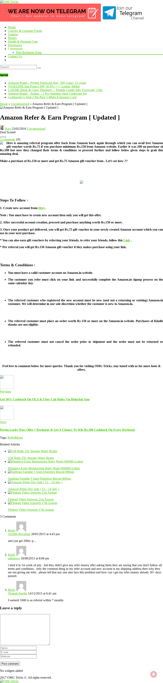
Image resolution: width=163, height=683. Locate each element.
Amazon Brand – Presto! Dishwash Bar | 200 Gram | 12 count (47, 83)
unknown (14, 558)
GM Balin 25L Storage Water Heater (31, 458)
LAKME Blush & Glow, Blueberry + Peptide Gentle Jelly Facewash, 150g (55, 90)
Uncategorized (20, 104)
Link (126, 240)
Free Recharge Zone (29, 52)
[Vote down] (1, 137)
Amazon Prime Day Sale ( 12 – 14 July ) (33, 489)
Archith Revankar (19, 534)
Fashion (13, 34)
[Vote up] (4, 137)
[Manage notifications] (153, 674)
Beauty (12, 38)
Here (41, 208)
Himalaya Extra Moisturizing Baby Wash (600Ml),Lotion (44, 468)
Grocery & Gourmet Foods (25, 30)
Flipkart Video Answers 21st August (30, 499)
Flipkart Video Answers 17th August (31, 509)
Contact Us (15, 56)
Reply (12, 530)
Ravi (8, 128)
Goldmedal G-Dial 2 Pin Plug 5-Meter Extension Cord (42, 97)
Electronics (15, 45)
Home (12, 27)
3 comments (7, 139)
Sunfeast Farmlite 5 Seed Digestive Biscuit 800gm (39, 478)
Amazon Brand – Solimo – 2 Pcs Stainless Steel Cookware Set (47, 93)
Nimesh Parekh (17, 593)
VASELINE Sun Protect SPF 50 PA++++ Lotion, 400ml (44, 86)
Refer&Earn (15, 437)
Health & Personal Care (23, 41)
